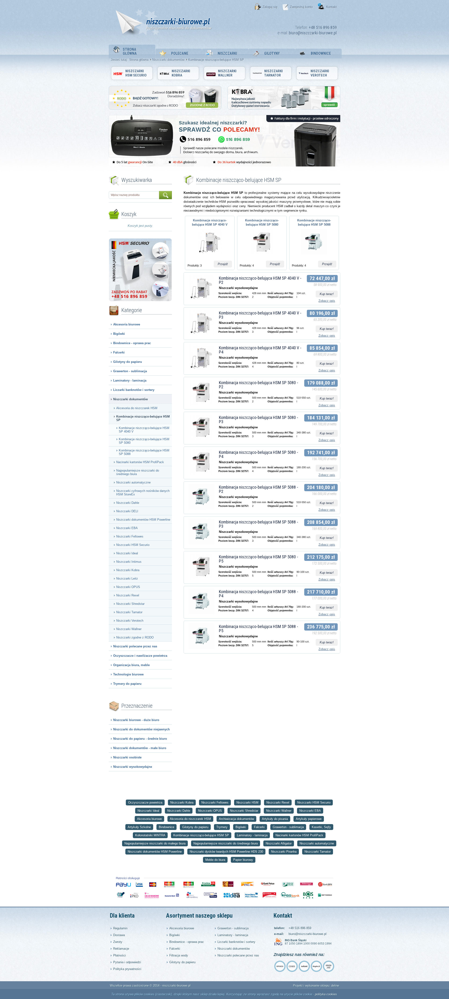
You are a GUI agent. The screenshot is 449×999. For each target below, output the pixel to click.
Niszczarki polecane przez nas (135, 646)
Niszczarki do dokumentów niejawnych (141, 729)
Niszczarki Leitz (127, 578)
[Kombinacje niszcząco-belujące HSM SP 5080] (262, 256)
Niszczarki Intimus (128, 561)
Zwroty (117, 942)
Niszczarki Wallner (227, 73)
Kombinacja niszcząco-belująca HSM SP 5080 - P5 (258, 558)
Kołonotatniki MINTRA (150, 835)
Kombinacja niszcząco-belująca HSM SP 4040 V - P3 (260, 315)
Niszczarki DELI (127, 511)
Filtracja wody (178, 955)
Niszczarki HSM (247, 802)
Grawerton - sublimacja (130, 371)
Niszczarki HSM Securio (136, 73)
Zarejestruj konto (301, 7)
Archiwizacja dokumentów (236, 819)
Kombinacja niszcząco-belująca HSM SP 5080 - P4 (258, 454)
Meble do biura (215, 860)
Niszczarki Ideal (127, 553)
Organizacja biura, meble (131, 665)
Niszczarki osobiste (127, 757)
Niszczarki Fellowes (129, 536)
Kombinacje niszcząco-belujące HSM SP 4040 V (144, 429)
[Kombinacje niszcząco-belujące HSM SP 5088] (314, 256)
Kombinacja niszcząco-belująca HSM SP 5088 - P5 (258, 628)
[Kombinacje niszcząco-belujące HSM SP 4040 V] (209, 256)
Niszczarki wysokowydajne (132, 766)
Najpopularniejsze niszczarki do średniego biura (137, 472)
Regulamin (120, 928)
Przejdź (223, 264)
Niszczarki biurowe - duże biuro (136, 720)
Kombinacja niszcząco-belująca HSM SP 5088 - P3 (258, 524)
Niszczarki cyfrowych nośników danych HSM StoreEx (143, 492)
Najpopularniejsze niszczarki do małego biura (154, 843)
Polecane (179, 53)
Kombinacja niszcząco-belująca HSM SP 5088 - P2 (258, 489)
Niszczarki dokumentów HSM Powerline (143, 519)
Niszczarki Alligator (279, 843)
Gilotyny (272, 53)
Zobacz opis (327, 301)
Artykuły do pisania (275, 819)
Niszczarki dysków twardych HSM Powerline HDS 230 (226, 851)
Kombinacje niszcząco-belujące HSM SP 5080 (144, 440)
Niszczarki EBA (127, 528)
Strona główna (130, 51)
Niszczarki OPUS (128, 587)
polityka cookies (326, 994)
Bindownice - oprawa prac (132, 343)
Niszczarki (227, 53)
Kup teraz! (327, 294)
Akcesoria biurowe (126, 324)
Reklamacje (121, 948)
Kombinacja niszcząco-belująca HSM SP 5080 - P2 (258, 384)
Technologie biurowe (128, 674)
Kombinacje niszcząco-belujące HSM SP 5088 (144, 452)
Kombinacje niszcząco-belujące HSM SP (143, 418)
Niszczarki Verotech (320, 73)
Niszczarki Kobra (181, 73)
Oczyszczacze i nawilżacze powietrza (140, 655)
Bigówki (119, 333)
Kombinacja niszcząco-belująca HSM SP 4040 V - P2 (260, 280)
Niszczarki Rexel (127, 595)
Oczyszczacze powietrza (145, 802)
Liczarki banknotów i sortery (133, 390)
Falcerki (119, 352)
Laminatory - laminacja (129, 380)
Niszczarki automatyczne (133, 482)
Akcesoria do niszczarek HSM (136, 408)
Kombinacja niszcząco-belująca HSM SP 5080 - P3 (258, 419)
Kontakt (331, 7)
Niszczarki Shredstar (130, 604)
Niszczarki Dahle (127, 503)
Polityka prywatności (127, 969)
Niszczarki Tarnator (273, 73)
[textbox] (134, 195)
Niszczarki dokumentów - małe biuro (139, 748)
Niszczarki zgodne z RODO (135, 637)
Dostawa (119, 935)
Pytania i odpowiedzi (127, 962)
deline (335, 985)
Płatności (119, 955)
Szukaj (165, 195)
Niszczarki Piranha (284, 851)
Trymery (222, 827)
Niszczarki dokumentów (168, 59)
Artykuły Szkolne (139, 827)
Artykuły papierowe (309, 819)
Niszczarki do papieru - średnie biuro (140, 738)
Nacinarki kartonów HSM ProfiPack (140, 462)
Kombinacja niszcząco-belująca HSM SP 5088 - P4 (258, 593)
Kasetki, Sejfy (321, 827)
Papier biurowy (243, 860)
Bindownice (321, 53)
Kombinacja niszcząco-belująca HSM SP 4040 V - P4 (260, 349)
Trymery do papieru (127, 683)
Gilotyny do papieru (127, 362)
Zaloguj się (270, 7)
